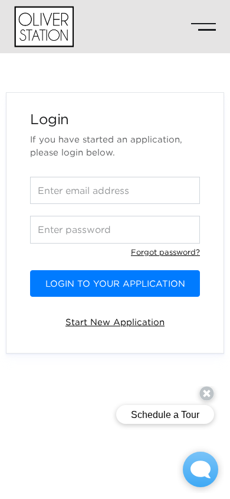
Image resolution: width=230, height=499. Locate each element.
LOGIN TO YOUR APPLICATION (115, 283)
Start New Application (115, 321)
